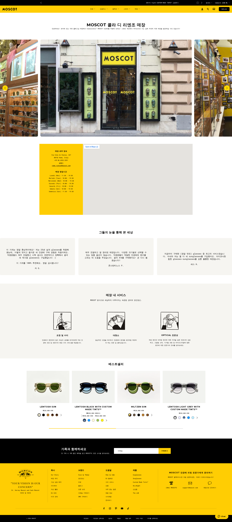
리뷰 (79, 482)
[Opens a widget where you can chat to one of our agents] (222, 516)
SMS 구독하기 (82, 497)
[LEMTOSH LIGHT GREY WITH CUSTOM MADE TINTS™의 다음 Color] (197, 417)
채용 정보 (109, 493)
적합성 (119, 518)
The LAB (136, 493)
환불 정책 (128, 518)
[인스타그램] (110, 508)
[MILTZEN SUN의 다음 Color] (151, 415)
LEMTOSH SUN (48, 407)
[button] (208, 9)
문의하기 (108, 500)
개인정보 (86, 518)
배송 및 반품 (110, 475)
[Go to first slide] (202, 3)
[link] (48, 387)
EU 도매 (53, 493)
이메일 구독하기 (83, 493)
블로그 (80, 486)
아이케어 (54, 486)
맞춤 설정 (224, 9)
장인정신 (81, 478)
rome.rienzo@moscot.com (61, 165)
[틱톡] (128, 508)
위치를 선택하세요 (152, 518)
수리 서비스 (110, 482)
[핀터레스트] (116, 508)
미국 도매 (54, 497)
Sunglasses (137, 478)
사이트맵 (108, 497)
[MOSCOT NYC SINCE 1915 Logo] (9, 9)
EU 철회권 (109, 478)
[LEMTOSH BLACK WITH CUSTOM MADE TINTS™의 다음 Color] (106, 420)
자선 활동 (54, 489)
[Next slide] (227, 88)
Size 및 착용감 (83, 475)
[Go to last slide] (5, 88)
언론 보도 (81, 489)
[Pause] (197, 2)
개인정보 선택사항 (98, 518)
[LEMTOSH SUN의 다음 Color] (61, 415)
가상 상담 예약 (56, 482)
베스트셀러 (136, 486)
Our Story (55, 475)
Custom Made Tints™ (140, 482)
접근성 (110, 518)
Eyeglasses (137, 475)
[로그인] (202, 9)
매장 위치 (54, 478)
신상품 (135, 489)
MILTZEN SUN (138, 407)
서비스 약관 (139, 518)
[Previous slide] (41, 3)
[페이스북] (104, 508)
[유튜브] (122, 508)
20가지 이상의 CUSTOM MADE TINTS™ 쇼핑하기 (121, 3)
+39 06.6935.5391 (61, 160)
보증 (107, 486)
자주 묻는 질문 (111, 489)
